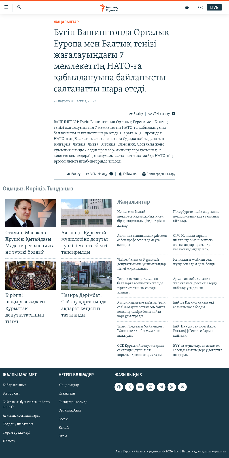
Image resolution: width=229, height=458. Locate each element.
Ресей (63, 419)
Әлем (63, 436)
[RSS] (172, 387)
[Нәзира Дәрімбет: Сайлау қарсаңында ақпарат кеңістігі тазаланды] (86, 275)
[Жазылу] (182, 387)
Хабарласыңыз (14, 385)
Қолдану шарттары (18, 424)
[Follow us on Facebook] (118, 387)
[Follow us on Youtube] (140, 387)
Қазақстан (67, 394)
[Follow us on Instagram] (150, 387)
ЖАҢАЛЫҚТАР (66, 22)
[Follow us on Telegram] (161, 387)
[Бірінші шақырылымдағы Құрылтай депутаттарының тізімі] (30, 275)
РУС (200, 7)
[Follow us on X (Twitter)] (129, 387)
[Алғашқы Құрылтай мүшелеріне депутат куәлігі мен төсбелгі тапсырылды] (86, 213)
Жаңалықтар (69, 385)
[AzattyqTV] (187, 7)
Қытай (64, 428)
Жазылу (9, 441)
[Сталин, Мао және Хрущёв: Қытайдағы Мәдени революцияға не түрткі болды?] (30, 213)
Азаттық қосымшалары (21, 416)
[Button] (136, 114)
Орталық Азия (70, 411)
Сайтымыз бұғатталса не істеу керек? (26, 405)
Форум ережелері (16, 433)
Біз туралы (11, 394)
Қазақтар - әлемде (73, 402)
